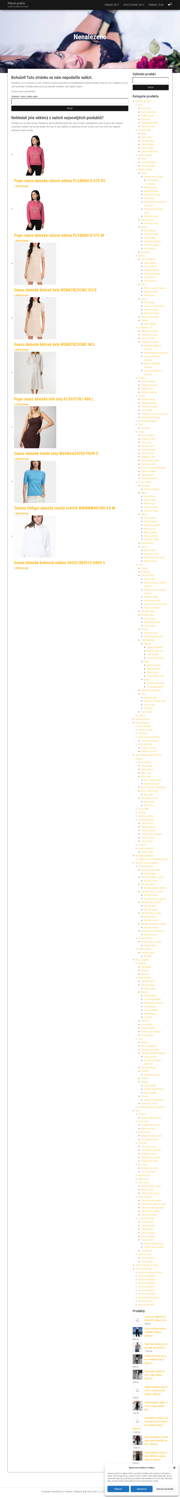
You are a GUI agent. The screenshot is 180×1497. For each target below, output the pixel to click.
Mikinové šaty (144, 1175)
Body (140, 105)
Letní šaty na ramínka (151, 1150)
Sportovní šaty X (145, 1301)
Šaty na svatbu (145, 1197)
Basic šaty (145, 776)
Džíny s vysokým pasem (155, 288)
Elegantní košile (154, 665)
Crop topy (145, 572)
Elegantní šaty (147, 1222)
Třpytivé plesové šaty (153, 1243)
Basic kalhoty (147, 769)
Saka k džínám (147, 144)
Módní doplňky (144, 949)
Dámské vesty (147, 220)
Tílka (143, 694)
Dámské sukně (150, 909)
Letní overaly (146, 410)
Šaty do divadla (148, 1232)
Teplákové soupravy (150, 342)
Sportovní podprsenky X (149, 1297)
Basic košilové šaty (152, 780)
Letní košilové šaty (149, 1139)
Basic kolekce (144, 762)
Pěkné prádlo (16, 3)
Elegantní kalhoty (151, 270)
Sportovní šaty (144, 1254)
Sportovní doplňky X (147, 1276)
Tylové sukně (147, 475)
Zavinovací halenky (155, 658)
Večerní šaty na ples (150, 1193)
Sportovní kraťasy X (147, 1283)
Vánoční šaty (147, 852)
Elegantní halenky (154, 647)
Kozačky (144, 1071)
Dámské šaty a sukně (151, 902)
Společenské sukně (150, 460)
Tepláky (144, 320)
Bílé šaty (142, 1114)
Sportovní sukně (148, 464)
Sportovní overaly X (147, 1294)
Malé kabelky (149, 1013)
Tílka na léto (149, 704)
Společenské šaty (133, 5)
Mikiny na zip (149, 503)
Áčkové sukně (147, 435)
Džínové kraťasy (148, 381)
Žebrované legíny (151, 313)
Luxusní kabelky (151, 1010)
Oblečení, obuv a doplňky (146, 862)
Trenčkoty (145, 252)
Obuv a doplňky (142, 959)
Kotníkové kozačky (152, 1074)
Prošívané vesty (151, 223)
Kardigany (145, 485)
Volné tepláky (150, 324)
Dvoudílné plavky (148, 162)
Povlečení (142, 733)
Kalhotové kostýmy (149, 331)
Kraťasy (141, 378)
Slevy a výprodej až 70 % (146, 1265)
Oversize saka (147, 141)
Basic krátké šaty (151, 783)
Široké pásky (149, 988)
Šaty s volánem (148, 1236)
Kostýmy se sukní (149, 334)
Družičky (142, 812)
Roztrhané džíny (151, 291)
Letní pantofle (150, 1056)
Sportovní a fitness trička (155, 604)
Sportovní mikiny (151, 510)
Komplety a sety (145, 327)
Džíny (143, 284)
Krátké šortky (147, 388)
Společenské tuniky (155, 683)
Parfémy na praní (149, 751)
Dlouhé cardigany (151, 489)
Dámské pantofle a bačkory (153, 1053)
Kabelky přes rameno (153, 1003)
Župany (141, 715)
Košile (146, 661)
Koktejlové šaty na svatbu (152, 1207)
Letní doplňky (147, 1024)
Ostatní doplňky (148, 1028)
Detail (25, 186)
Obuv (140, 1038)
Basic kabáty (147, 766)
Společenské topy (152, 622)
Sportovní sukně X (146, 1304)
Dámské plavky (145, 155)
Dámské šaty (112, 5)
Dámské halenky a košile (152, 877)
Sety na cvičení (148, 338)
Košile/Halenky (147, 640)
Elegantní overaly (148, 403)
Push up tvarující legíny (154, 306)
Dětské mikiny (150, 945)
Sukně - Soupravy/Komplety (153, 467)
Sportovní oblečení (143, 1268)
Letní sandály (150, 1085)
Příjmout (118, 1489)
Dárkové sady (144, 726)
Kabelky (144, 992)
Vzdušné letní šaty (149, 1161)
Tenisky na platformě (153, 1100)
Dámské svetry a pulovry (155, 898)
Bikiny (143, 158)
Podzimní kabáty (151, 245)
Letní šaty (145, 428)
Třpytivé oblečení (146, 819)
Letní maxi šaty (148, 1171)
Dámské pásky (147, 985)
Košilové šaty (144, 1132)
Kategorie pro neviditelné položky (153, 859)
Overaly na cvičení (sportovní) (154, 413)
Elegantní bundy (151, 191)
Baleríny (144, 1042)
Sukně (141, 431)
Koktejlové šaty (148, 1225)
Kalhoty (141, 255)
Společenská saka (149, 151)
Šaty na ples (143, 1182)
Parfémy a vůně (145, 730)
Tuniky (147, 679)
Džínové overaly (148, 399)
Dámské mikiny (151, 895)
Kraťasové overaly (149, 406)
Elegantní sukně (148, 439)
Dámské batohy (148, 981)
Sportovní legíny (151, 309)
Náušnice (145, 974)
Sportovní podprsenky (151, 690)
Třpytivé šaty (147, 1240)
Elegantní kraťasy (149, 385)
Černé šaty (143, 1121)
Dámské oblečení (143, 101)
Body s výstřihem (149, 112)
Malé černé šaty (148, 1128)
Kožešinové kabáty (152, 241)
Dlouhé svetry (150, 550)
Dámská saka (144, 130)
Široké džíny (149, 295)
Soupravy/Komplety (150, 317)
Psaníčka (148, 1017)
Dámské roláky (147, 611)
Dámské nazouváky (150, 1049)
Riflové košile (152, 672)
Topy (140, 564)
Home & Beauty (142, 722)
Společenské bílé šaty (151, 1118)
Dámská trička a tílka (150, 870)
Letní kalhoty (149, 277)
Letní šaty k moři (148, 1146)
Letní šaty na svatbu (150, 1211)
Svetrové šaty (147, 543)
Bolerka (144, 568)
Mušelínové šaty (148, 1153)
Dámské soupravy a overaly (153, 924)
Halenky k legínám (155, 651)
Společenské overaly (150, 417)
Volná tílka (148, 708)
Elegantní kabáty (151, 234)
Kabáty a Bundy (145, 169)
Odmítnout (142, 1489)
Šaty (140, 424)
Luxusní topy (149, 618)
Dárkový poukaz (142, 719)
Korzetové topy (150, 633)
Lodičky (144, 1078)
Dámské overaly (151, 927)
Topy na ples (149, 625)
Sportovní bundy (151, 216)
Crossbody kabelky (152, 999)
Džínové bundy (150, 187)
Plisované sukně (148, 449)
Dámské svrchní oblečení (152, 931)
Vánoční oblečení (146, 848)
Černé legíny (149, 302)
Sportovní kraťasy (149, 392)
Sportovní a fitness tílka (154, 701)
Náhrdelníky (146, 967)
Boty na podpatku (149, 1046)
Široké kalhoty (150, 281)
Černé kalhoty (150, 266)
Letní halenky (152, 654)
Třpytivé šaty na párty (154, 1247)
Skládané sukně (148, 457)
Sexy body (145, 119)
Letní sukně (146, 442)
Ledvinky (145, 1021)
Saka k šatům (147, 148)
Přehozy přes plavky (147, 421)
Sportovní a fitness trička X (150, 1272)
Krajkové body (147, 115)
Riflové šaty (143, 1179)
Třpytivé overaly (148, 830)
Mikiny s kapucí (151, 532)
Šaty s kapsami (148, 1258)
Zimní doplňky (147, 1035)
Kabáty (144, 227)
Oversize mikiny (151, 507)
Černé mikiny (150, 496)
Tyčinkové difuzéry (149, 740)
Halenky (147, 643)
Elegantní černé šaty (150, 1125)
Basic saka (146, 773)
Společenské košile (155, 676)
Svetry (144, 546)
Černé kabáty (150, 230)
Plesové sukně (147, 446)
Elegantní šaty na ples (151, 1186)
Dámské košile (150, 880)
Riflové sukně (147, 453)
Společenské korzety (153, 636)
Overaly (141, 396)
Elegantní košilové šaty (151, 1135)
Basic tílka (148, 794)
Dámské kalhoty (148, 259)
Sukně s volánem (149, 471)
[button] (174, 1467)
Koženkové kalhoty (152, 273)
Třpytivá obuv (147, 823)
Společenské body (149, 123)
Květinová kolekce (146, 816)
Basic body (146, 108)
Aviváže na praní (148, 748)
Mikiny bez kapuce (152, 525)
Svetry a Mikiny (145, 482)
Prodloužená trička (152, 600)
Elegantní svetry (151, 554)
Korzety (144, 629)
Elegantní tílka (150, 697)
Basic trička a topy (149, 791)
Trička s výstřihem (152, 607)
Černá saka (146, 137)
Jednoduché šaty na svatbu (153, 1204)
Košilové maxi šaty (149, 1168)
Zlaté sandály (150, 1092)
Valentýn (142, 845)
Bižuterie (142, 963)
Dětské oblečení (145, 938)
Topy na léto (146, 712)
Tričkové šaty (147, 1261)
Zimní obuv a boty (149, 1103)
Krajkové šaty (147, 1229)
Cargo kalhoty (150, 263)
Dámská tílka (156, 5)
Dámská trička (147, 575)
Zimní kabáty (149, 248)
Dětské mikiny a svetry (151, 942)
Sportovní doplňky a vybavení (151, 1107)
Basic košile (149, 801)
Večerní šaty (146, 1250)
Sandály (144, 1082)
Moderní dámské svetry (154, 557)
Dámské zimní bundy (153, 176)
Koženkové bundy (152, 194)
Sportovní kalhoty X (147, 1279)
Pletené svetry (150, 561)
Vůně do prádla (145, 744)
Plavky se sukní (148, 166)
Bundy (144, 173)
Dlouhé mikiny (150, 500)
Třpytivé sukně (147, 837)
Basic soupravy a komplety (153, 787)
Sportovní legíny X (146, 1286)
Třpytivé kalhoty (148, 827)
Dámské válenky (148, 1067)
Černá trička (149, 579)
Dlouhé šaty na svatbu (151, 1200)
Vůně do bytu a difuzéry (149, 737)
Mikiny (144, 493)
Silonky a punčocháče (151, 1031)
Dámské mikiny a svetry (152, 891)
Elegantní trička (151, 597)
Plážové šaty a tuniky (150, 1157)
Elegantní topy (147, 615)
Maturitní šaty (147, 1189)
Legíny (144, 299)
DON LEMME (143, 809)
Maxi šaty (142, 1164)
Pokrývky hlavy (147, 952)
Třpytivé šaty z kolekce (151, 834)
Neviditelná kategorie (144, 855)
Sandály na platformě (153, 1089)
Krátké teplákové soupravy (156, 352)
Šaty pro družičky (149, 1214)
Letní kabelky (150, 1006)
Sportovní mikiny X (146, 1290)
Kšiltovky (148, 956)
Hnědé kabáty (150, 237)
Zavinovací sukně (149, 478)
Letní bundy (149, 198)
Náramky (145, 970)
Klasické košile (153, 669)
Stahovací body (148, 126)
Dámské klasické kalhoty (155, 888)
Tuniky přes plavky (155, 686)
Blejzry (144, 133)
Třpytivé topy (147, 841)
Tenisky (144, 1096)
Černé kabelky (150, 995)
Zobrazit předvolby (164, 1489)
